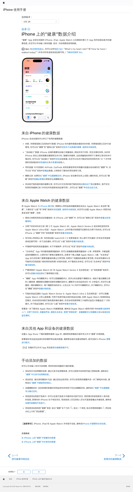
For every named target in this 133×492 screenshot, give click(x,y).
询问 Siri (58, 49)
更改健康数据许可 (60, 347)
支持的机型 (37, 49)
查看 (45, 170)
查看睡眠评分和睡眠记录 (89, 312)
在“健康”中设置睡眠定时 (51, 176)
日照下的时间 (32, 312)
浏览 (58, 159)
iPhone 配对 (46, 206)
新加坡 (128, 486)
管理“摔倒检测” (71, 312)
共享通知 (54, 162)
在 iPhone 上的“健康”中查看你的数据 (38, 438)
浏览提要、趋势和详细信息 (64, 209)
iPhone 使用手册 (14, 10)
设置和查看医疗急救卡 (35, 403)
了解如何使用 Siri (74, 52)
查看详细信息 (66, 233)
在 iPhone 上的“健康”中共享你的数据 (38, 442)
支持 (10, 479)
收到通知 (43, 162)
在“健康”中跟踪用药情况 (40, 383)
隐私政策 (37, 486)
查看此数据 (39, 179)
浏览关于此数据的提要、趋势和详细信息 (79, 147)
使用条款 (45, 486)
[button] (26, 29)
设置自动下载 (87, 184)
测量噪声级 (44, 312)
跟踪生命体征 (56, 312)
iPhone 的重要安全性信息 (94, 424)
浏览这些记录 (91, 187)
